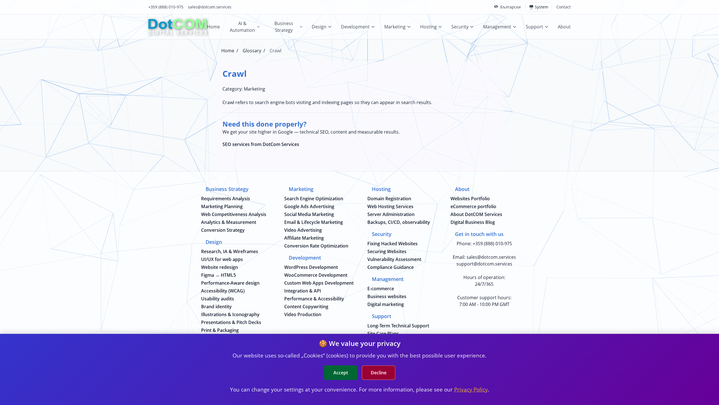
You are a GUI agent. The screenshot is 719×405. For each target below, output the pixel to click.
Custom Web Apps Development (319, 283)
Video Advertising (303, 230)
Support (534, 27)
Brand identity (216, 306)
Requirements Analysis (225, 198)
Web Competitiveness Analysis (233, 214)
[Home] (177, 27)
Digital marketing (385, 304)
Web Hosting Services (390, 206)
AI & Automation (242, 26)
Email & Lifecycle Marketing (313, 222)
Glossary (252, 51)
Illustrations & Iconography (230, 314)
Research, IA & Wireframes (229, 251)
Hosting (428, 27)
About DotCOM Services (476, 214)
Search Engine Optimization (313, 198)
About (564, 27)
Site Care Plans (383, 333)
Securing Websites (386, 251)
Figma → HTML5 (218, 275)
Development (355, 27)
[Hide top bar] (496, 6)
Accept (340, 373)
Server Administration (391, 214)
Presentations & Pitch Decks (231, 322)
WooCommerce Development (315, 275)
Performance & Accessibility (314, 299)
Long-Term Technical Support (398, 326)
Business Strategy (283, 26)
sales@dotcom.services (209, 7)
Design (319, 27)
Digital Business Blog (472, 222)
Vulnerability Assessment (394, 259)
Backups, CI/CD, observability (398, 222)
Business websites (386, 296)
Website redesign (219, 267)
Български (510, 7)
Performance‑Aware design (230, 283)
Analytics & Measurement (228, 222)
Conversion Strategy (223, 230)
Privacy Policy (471, 389)
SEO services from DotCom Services (260, 144)
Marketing (395, 27)
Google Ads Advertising (309, 206)
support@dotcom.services (484, 264)
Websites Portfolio (470, 198)
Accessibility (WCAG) (223, 291)
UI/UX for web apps (222, 259)
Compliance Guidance (390, 267)
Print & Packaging (220, 330)
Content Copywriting (306, 306)
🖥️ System (538, 7)
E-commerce (380, 288)
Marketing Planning (222, 206)
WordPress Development (311, 267)
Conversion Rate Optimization (316, 246)
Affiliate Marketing (304, 238)
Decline (378, 373)
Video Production (302, 314)
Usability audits (217, 299)
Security (459, 27)
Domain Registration (389, 198)
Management (497, 27)
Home (213, 27)
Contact (563, 7)
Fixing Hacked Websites (392, 243)
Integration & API (302, 291)
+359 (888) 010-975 (165, 7)
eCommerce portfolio (473, 206)
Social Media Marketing (309, 214)
